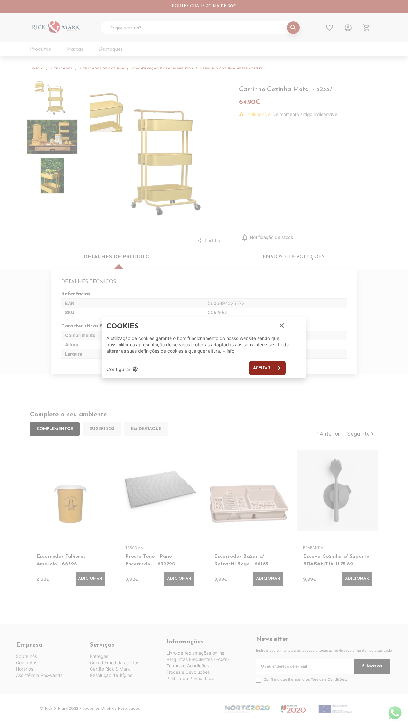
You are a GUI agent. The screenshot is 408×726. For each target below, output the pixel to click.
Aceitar (267, 368)
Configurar (122, 369)
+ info (228, 351)
